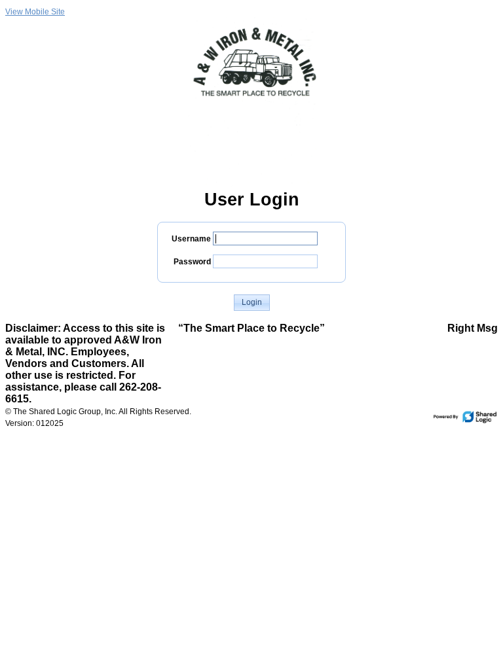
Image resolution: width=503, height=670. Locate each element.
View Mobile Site (35, 11)
